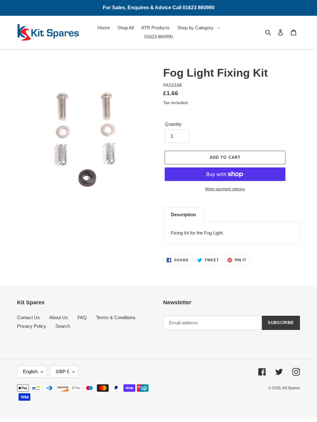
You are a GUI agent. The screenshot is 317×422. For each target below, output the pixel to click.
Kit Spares (291, 388)
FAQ (82, 317)
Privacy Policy (31, 326)
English (30, 371)
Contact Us (28, 317)
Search (62, 326)
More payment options (225, 189)
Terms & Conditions (116, 317)
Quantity (173, 124)
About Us (58, 317)
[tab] (183, 214)
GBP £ (62, 371)
